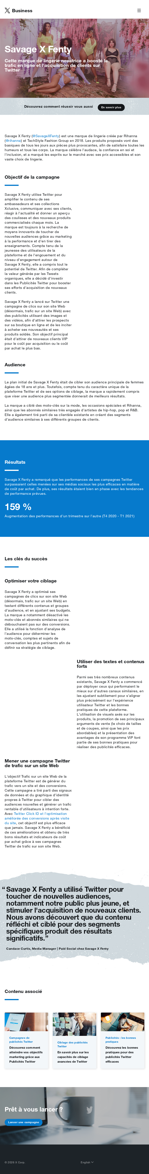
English (86, 1162)
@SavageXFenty (46, 136)
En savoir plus (111, 107)
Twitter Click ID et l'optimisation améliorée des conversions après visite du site (37, 818)
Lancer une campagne (23, 1122)
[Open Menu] (139, 10)
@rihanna (13, 140)
